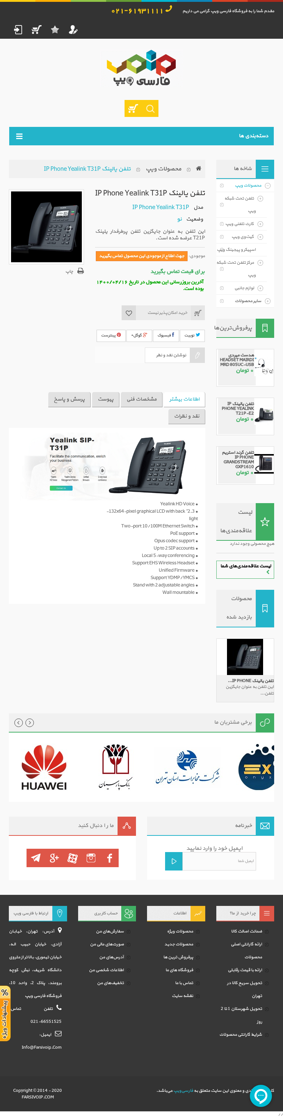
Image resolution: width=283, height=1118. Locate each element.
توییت (190, 335)
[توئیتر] (91, 858)
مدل (198, 207)
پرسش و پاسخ (69, 399)
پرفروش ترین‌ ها (178, 957)
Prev (18, 723)
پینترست (109, 335)
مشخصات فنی (141, 399)
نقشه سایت (182, 996)
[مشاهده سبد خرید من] (133, 108)
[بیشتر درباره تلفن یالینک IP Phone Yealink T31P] (245, 657)
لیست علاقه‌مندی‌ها (236, 521)
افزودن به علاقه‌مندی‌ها (129, 312)
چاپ (69, 271)
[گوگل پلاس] (54, 858)
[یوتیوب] (72, 858)
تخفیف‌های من (110, 983)
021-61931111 (137, 11)
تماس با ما (184, 983)
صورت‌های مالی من (107, 944)
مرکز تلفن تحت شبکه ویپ (236, 268)
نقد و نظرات (186, 416)
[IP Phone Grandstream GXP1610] (264, 460)
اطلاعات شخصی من (106, 970)
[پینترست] (36, 858)
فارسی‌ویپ (183, 1090)
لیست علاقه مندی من (55, 29)
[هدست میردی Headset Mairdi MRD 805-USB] (264, 362)
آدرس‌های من (111, 957)
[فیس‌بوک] (109, 858)
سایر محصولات (248, 301)
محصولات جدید (178, 944)
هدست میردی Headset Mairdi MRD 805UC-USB (237, 360)
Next (29, 723)
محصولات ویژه (180, 931)
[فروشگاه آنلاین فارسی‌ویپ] (141, 68)
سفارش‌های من (110, 931)
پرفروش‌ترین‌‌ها (234, 327)
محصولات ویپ (163, 169)
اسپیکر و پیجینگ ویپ (236, 249)
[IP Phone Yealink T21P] (264, 411)
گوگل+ (137, 335)
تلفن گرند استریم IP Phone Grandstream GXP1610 (238, 459)
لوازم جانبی (244, 288)
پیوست (105, 399)
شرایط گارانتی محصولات (240, 1034)
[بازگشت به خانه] (199, 169)
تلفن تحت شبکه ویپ (240, 204)
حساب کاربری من (73, 29)
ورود (18, 29)
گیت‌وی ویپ (242, 236)
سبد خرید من (36, 29)
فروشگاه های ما (179, 970)
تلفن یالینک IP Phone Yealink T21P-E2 (238, 409)
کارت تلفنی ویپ (239, 224)
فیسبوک (165, 335)
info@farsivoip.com (42, 1047)
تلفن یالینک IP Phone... (251, 681)
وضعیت (194, 219)
